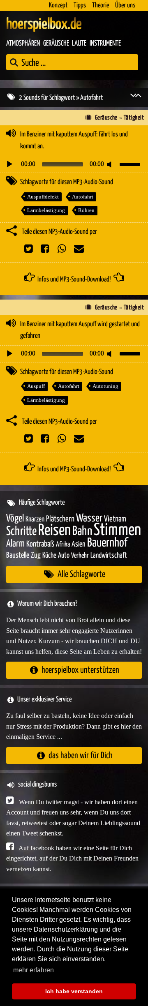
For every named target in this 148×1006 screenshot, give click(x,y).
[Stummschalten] (110, 164)
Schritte (21, 532)
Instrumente (105, 43)
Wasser (89, 518)
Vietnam (115, 519)
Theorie (100, 5)
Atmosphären (23, 43)
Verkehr (80, 555)
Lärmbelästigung (46, 210)
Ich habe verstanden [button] (74, 991)
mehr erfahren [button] (33, 970)
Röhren (86, 210)
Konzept (58, 5)
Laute (79, 43)
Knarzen (34, 519)
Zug (36, 555)
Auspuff (36, 386)
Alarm (15, 544)
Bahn (82, 531)
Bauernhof (107, 543)
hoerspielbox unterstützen (80, 670)
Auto (63, 555)
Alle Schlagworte (81, 574)
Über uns (125, 5)
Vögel (15, 519)
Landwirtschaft (108, 555)
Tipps (80, 5)
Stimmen (117, 530)
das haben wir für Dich (81, 755)
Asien (79, 544)
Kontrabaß (40, 544)
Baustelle (17, 555)
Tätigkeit (134, 118)
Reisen (54, 530)
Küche (49, 555)
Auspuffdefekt (43, 197)
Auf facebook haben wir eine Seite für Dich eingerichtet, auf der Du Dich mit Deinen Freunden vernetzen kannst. (72, 858)
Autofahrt (82, 197)
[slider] (131, 163)
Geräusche (56, 43)
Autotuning (105, 386)
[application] (74, 164)
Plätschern (60, 519)
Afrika (63, 544)
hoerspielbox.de (44, 24)
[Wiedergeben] (9, 164)
